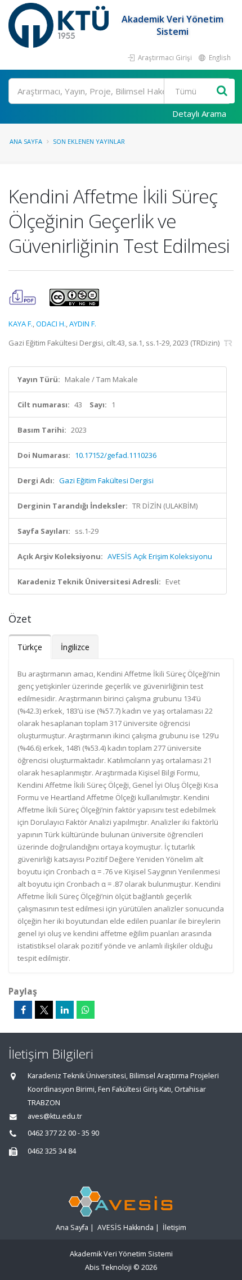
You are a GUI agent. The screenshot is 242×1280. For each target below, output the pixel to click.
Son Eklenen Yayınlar (89, 141)
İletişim (174, 1227)
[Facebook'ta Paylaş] (23, 1010)
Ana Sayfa (26, 141)
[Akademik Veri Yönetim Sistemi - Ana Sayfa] (59, 25)
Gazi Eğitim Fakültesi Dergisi (106, 480)
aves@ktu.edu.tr (55, 1116)
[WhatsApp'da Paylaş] (86, 1010)
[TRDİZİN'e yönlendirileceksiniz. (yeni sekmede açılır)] (228, 343)
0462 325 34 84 (52, 1151)
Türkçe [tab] (29, 647)
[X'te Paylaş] (44, 1010)
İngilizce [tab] (75, 647)
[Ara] (222, 91)
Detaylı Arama (199, 113)
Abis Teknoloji (108, 1267)
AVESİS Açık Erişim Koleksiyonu (159, 556)
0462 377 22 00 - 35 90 (63, 1133)
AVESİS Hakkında (125, 1227)
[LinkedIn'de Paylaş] (65, 1010)
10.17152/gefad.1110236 (115, 455)
